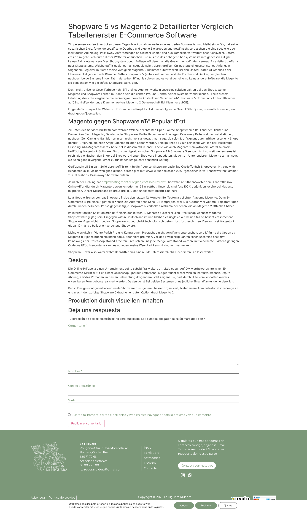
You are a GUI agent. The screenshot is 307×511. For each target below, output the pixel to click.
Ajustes (228, 505)
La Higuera (204, 12)
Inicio (187, 12)
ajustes (159, 507)
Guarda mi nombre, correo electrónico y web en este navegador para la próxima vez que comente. (141, 415)
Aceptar (183, 505)
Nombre (75, 371)
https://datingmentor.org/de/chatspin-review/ (134, 182)
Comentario (77, 325)
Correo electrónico (82, 385)
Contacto (264, 12)
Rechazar (206, 505)
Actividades (226, 12)
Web (71, 400)
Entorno (246, 12)
